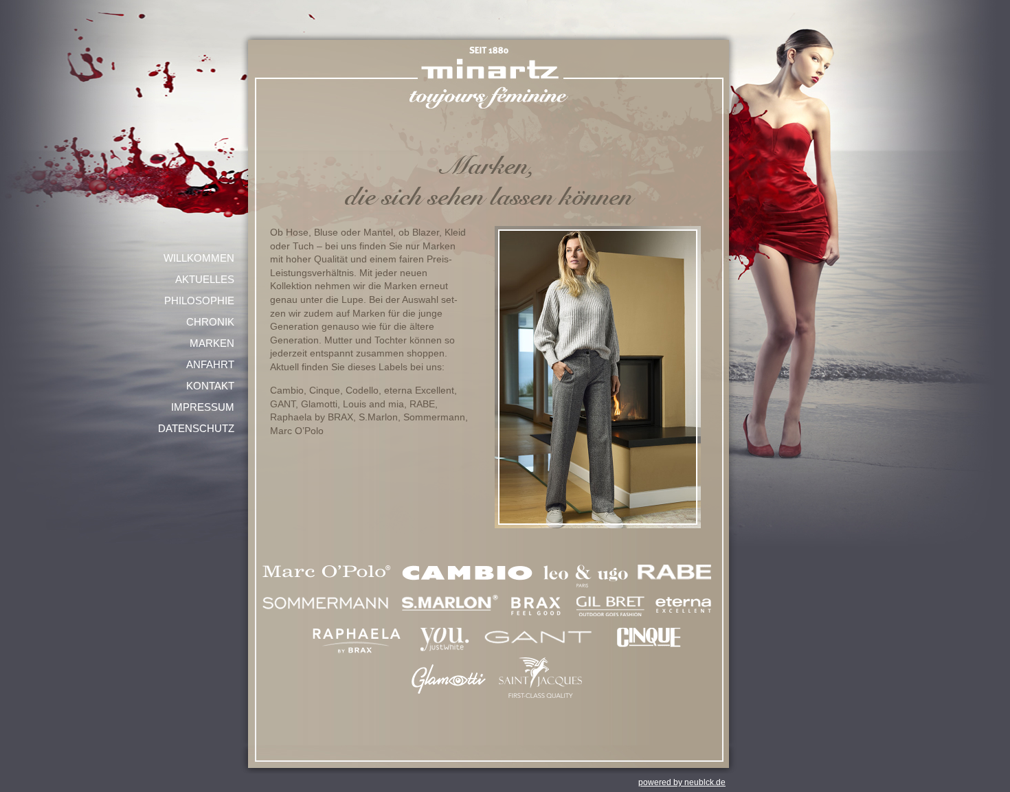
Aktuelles (204, 279)
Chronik (210, 322)
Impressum (202, 407)
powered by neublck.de (682, 782)
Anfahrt (210, 364)
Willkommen (199, 258)
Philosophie (199, 300)
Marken (212, 343)
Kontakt (210, 386)
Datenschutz (196, 428)
